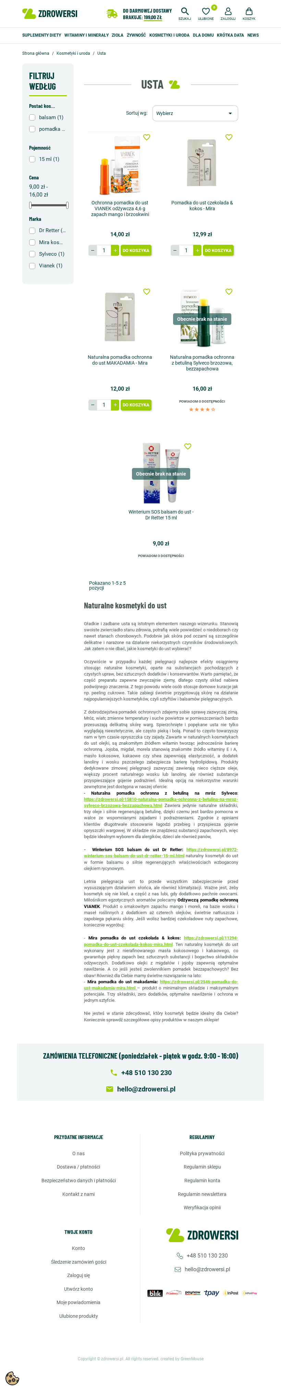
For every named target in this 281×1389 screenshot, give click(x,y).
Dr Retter (52, 230)
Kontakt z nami (78, 1194)
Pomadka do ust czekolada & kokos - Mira (202, 205)
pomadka (52, 129)
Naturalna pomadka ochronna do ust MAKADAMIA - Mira (120, 360)
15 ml (49, 159)
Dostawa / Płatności (78, 1167)
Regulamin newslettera (202, 1194)
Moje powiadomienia (78, 1302)
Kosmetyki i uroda (169, 35)
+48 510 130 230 (207, 1255)
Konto (78, 1248)
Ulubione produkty (78, 1316)
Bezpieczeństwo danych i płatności (78, 1180)
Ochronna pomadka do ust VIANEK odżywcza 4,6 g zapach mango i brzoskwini (120, 208)
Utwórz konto (78, 1289)
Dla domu (203, 35)
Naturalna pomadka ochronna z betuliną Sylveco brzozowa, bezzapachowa (202, 362)
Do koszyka (136, 250)
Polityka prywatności (202, 1153)
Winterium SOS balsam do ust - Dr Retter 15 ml (161, 514)
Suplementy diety (41, 35)
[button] (185, 13)
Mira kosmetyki (52, 242)
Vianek (50, 266)
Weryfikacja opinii (202, 1207)
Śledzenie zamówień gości (78, 1262)
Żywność (136, 35)
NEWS (253, 35)
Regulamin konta (202, 1180)
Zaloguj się (78, 1275)
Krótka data (230, 35)
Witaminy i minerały (86, 35)
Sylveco (51, 254)
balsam (51, 117)
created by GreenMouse (182, 1358)
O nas (78, 1153)
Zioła (117, 35)
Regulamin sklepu (202, 1167)
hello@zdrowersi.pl (207, 1269)
